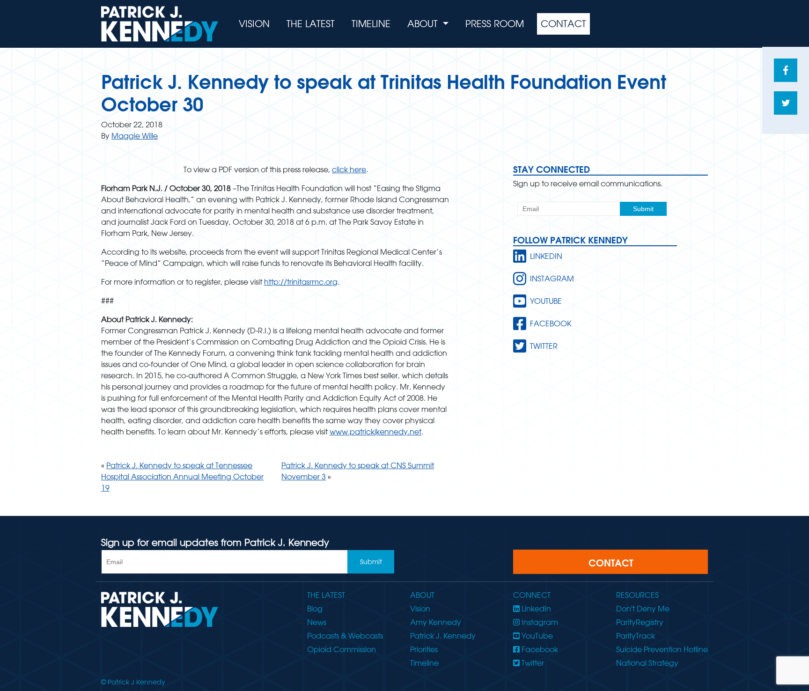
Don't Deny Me (642, 608)
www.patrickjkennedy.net (375, 431)
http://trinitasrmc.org (301, 282)
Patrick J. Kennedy (443, 635)
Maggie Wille (134, 135)
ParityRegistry (639, 622)
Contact (563, 23)
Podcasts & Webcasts (345, 635)
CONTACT (610, 563)
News (316, 622)
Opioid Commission (341, 649)
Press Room (494, 23)
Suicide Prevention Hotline (662, 649)
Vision (254, 23)
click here (349, 169)
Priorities (424, 649)
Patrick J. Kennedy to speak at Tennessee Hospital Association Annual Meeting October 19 (182, 477)
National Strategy (647, 663)
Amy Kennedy (435, 622)
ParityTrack (635, 635)
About (424, 23)
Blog (315, 608)
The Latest (311, 23)
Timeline (371, 23)
